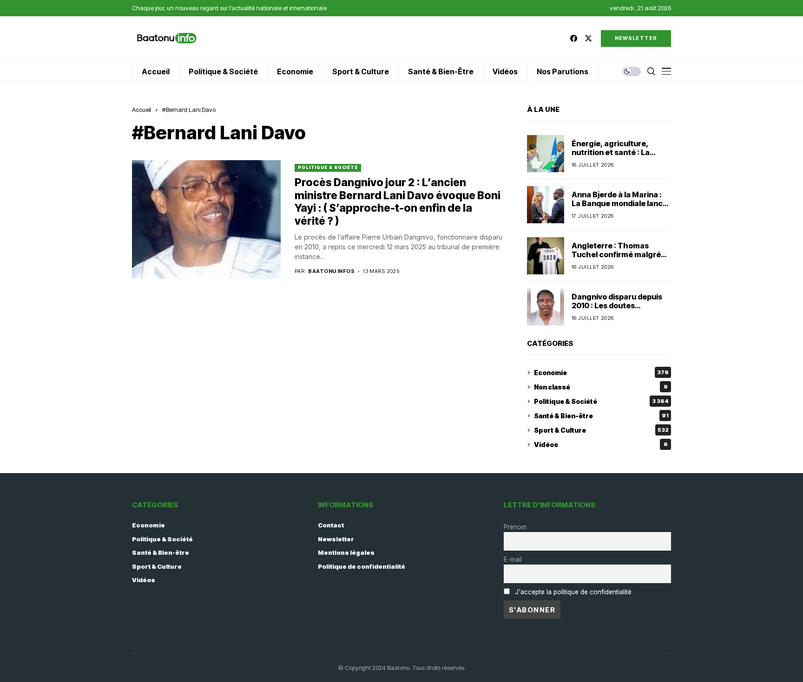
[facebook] (573, 38)
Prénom (515, 527)
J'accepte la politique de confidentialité (573, 592)
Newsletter (336, 539)
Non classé (601, 387)
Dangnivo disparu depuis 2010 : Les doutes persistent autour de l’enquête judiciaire (617, 310)
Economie (601, 373)
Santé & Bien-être (601, 416)
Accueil (141, 109)
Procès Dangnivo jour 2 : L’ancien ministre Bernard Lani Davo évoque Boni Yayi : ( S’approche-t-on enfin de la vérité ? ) (397, 201)
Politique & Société (328, 167)
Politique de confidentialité (361, 566)
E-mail (513, 559)
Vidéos (601, 444)
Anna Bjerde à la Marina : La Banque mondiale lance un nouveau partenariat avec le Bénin (619, 208)
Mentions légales (346, 552)
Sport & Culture (601, 430)
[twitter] (588, 38)
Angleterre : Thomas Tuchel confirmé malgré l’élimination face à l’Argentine (616, 259)
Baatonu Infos (331, 271)
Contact (331, 525)
